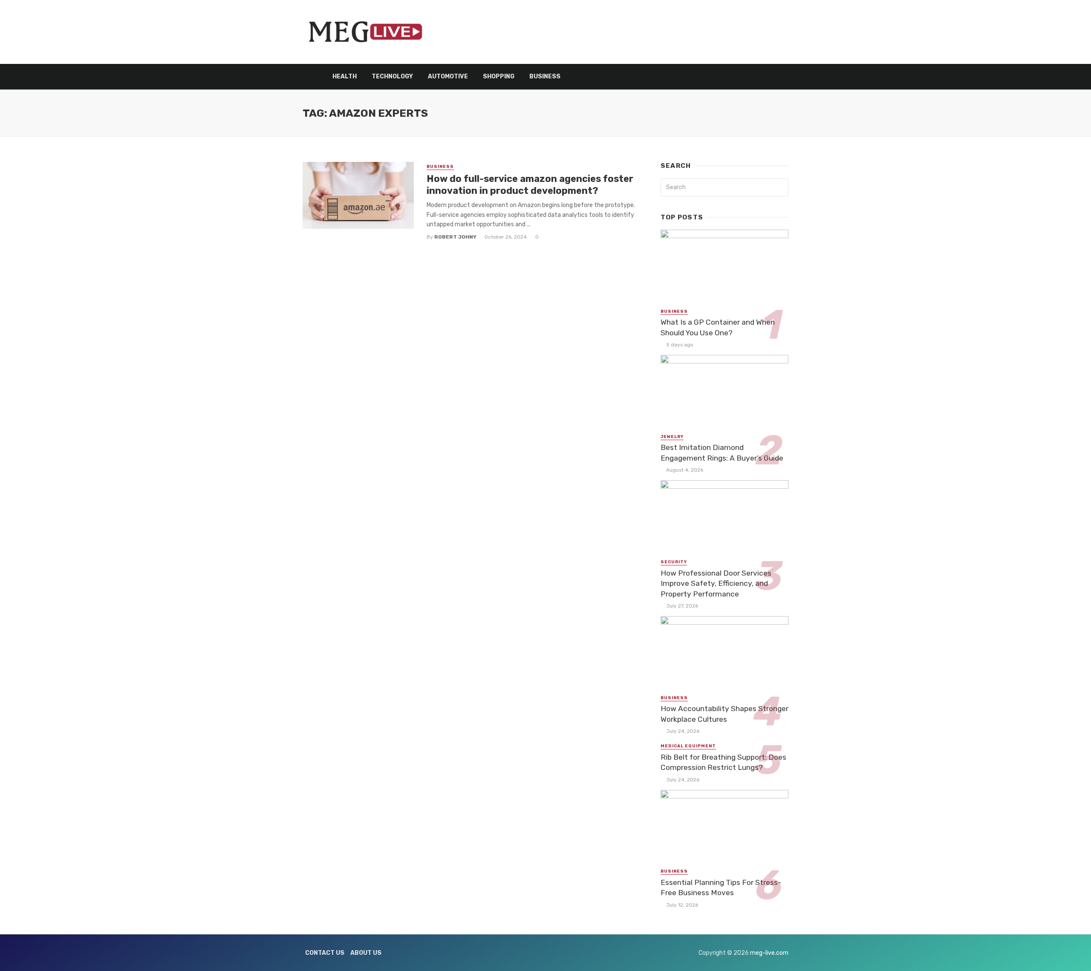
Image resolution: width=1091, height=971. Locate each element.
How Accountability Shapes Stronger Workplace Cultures (724, 713)
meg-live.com (769, 953)
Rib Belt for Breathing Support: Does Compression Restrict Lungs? (723, 762)
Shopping (498, 76)
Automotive (448, 76)
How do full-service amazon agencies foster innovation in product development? (530, 184)
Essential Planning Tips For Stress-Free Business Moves (721, 887)
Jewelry (672, 436)
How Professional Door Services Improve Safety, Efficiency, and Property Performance (716, 583)
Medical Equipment (688, 746)
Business (544, 76)
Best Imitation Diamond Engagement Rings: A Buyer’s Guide (722, 452)
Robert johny (455, 237)
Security (674, 562)
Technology (392, 76)
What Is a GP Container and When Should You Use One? (718, 327)
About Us (365, 953)
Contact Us (324, 953)
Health (344, 76)
